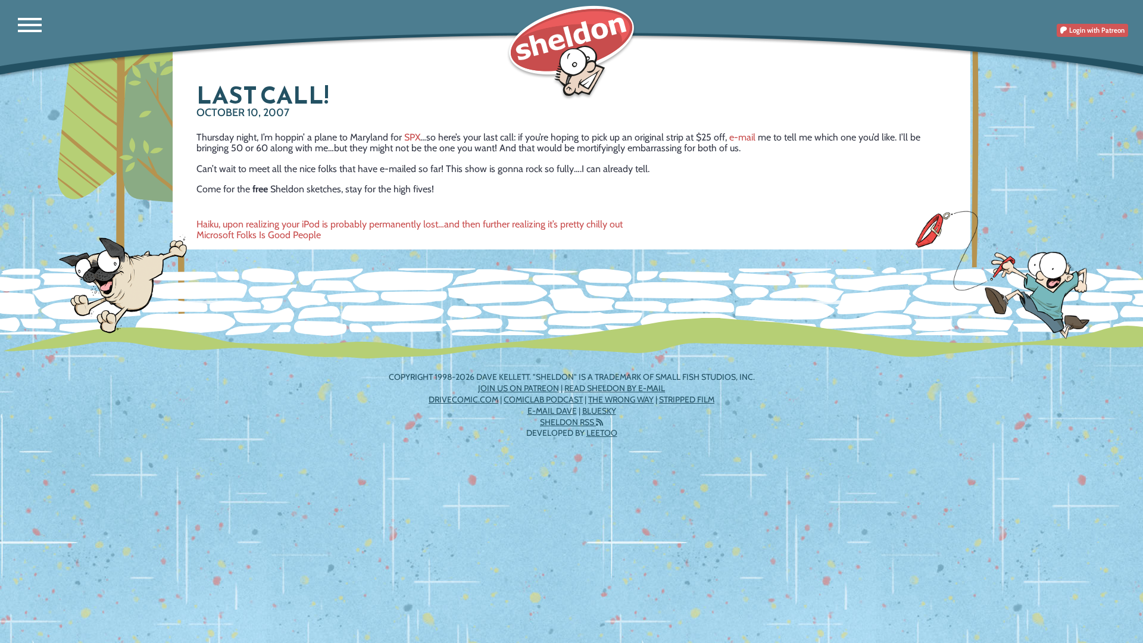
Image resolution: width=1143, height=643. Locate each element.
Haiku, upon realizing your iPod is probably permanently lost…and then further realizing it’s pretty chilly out (409, 224)
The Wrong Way (621, 399)
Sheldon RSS (568, 422)
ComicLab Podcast (543, 399)
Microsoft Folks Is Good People (258, 235)
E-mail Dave (552, 410)
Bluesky (599, 410)
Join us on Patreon (518, 388)
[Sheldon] (571, 52)
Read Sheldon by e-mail (614, 388)
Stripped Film (686, 399)
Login (1096, 30)
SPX (412, 137)
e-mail (742, 137)
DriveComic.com (463, 399)
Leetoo (601, 432)
